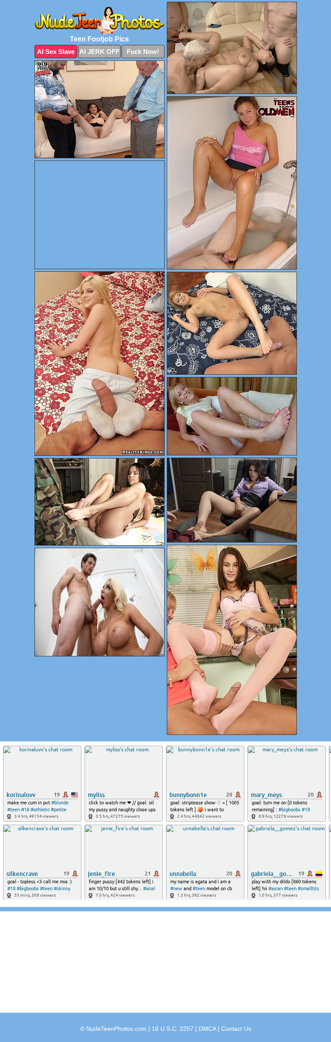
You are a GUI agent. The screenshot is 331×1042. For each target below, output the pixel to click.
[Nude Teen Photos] (99, 20)
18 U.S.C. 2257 (173, 1028)
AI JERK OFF (99, 51)
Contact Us (236, 1028)
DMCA (207, 1028)
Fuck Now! (143, 51)
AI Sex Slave (56, 51)
